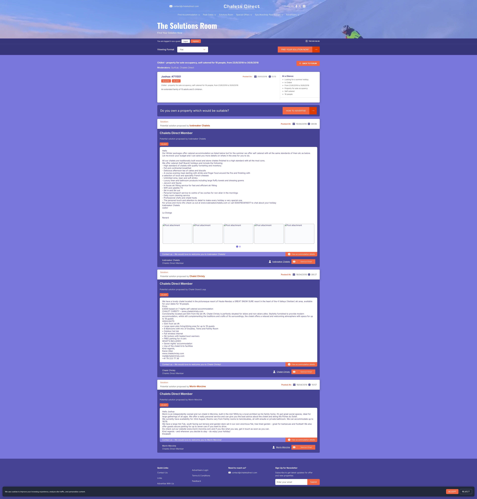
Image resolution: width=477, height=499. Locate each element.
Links (159, 478)
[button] (204, 49)
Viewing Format (165, 49)
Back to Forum (309, 63)
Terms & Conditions (201, 475)
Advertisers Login (200, 470)
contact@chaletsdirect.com (244, 472)
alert (177, 81)
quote (167, 81)
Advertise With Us (165, 483)
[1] (237, 246)
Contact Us (162, 472)
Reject (466, 491)
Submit (313, 482)
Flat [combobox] (181, 49)
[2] (240, 246)
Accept (452, 491)
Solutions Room (226, 14)
